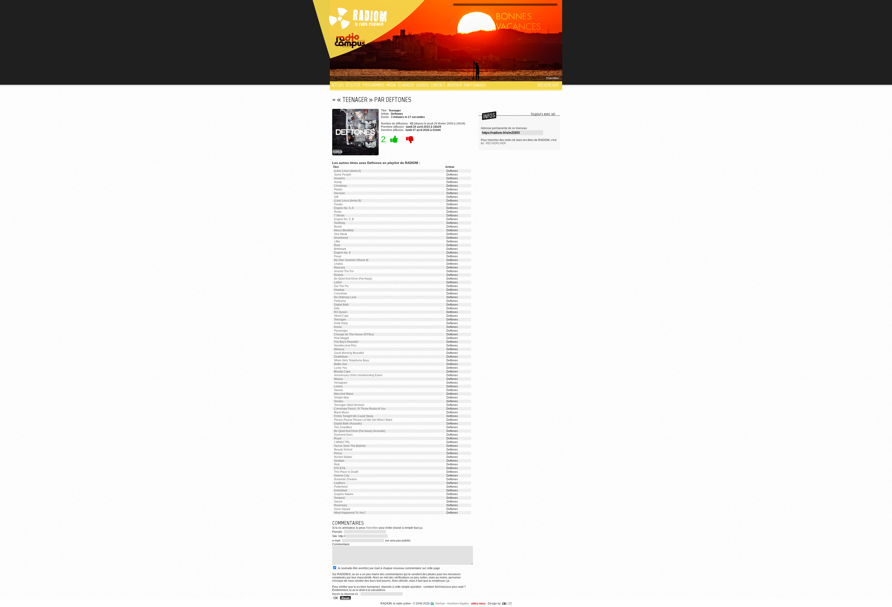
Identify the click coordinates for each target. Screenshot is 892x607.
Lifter (337, 241)
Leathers (339, 483)
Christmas (340, 185)
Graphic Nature (343, 494)
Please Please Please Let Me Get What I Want (363, 419)
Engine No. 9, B (344, 219)
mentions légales (458, 603)
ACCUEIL (337, 85)
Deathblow (341, 356)
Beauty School (343, 449)
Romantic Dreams (345, 479)
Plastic (338, 189)
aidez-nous (478, 603)
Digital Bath (341, 304)
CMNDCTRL (342, 442)
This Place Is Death (346, 471)
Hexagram (340, 382)
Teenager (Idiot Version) (349, 405)
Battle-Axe (340, 364)
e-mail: (336, 540)
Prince (338, 453)
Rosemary (340, 505)
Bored (338, 226)
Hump (338, 182)
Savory (338, 390)
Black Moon (341, 412)
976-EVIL (340, 468)
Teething (339, 223)
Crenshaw (340, 293)
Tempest (339, 497)
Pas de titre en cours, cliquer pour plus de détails (363, 78)
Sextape (339, 460)
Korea (338, 327)
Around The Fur (344, 271)
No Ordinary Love (345, 297)
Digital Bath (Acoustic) (348, 423)
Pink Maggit (341, 338)
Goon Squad (342, 509)
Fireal (337, 256)
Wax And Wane (343, 393)
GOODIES (422, 85)
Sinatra (338, 401)
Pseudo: (337, 531)
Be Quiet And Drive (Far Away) (353, 278)
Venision (339, 193)
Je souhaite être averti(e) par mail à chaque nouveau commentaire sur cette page (388, 568)
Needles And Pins (345, 345)
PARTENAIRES (475, 85)
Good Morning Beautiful (349, 353)
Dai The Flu (341, 286)
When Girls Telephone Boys (351, 360)
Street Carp (341, 315)
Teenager (340, 319)
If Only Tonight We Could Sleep (353, 416)
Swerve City (341, 475)
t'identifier (372, 527)
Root (337, 245)
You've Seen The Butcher (350, 445)
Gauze (338, 501)
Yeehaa (440, 603)
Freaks (338, 204)
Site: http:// (338, 536)
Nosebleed (341, 237)
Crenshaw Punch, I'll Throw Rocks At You (360, 408)
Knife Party (341, 323)
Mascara (339, 267)
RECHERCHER (548, 85)
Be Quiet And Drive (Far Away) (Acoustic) (359, 431)
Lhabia (338, 263)
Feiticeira (340, 301)
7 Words (339, 215)
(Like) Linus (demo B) (347, 200)
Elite (337, 308)
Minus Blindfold (344, 230)
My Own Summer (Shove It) (351, 260)
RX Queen (340, 312)
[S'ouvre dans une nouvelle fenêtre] (350, 40)
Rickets (338, 275)
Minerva (339, 349)
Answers (339, 178)
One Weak (340, 234)
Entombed (340, 490)
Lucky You (340, 367)
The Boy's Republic (346, 341)
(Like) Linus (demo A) (347, 171)
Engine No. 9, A (344, 208)
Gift (336, 197)
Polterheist (341, 486)
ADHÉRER (454, 85)
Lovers (338, 386)
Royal (337, 438)
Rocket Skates (343, 457)
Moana (338, 379)
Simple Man (341, 397)
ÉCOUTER (353, 85)
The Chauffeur (343, 427)
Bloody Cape (342, 371)
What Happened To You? (350, 512)
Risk (337, 464)
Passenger (341, 330)
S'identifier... (553, 78)
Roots (337, 211)
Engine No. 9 (342, 252)
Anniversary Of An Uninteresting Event (358, 375)
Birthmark (340, 249)
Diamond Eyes (343, 434)
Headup (339, 289)
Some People (342, 174)
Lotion (338, 282)
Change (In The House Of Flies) (354, 334)
